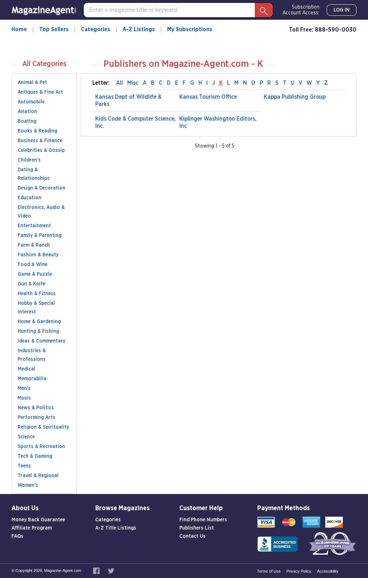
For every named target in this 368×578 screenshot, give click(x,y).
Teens (24, 466)
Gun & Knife (31, 283)
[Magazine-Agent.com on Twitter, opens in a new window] (111, 570)
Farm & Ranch (34, 245)
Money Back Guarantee (38, 519)
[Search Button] (264, 10)
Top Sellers (54, 29)
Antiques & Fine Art (40, 92)
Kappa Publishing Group (295, 97)
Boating (27, 121)
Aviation (27, 111)
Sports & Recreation (41, 446)
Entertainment (34, 225)
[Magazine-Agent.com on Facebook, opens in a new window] (97, 570)
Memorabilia (32, 378)
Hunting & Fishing (38, 331)
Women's (28, 485)
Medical (26, 369)
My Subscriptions (189, 29)
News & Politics (36, 407)
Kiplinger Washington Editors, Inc (218, 122)
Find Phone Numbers (203, 519)
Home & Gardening (39, 321)
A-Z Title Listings (115, 528)
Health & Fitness (37, 293)
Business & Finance (40, 140)
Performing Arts (36, 417)
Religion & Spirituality (43, 427)
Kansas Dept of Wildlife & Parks (128, 100)
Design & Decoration (41, 188)
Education (29, 197)
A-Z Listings (139, 29)
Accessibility (328, 571)
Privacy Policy (298, 571)
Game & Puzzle (35, 274)
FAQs (17, 536)
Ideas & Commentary (41, 341)
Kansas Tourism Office (208, 97)
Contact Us (192, 536)
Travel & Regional (38, 475)
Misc (132, 83)
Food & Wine (32, 264)
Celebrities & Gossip (41, 150)
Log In (342, 10)
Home (19, 29)
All (119, 83)
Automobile (31, 101)
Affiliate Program (32, 528)
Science (26, 436)
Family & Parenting (39, 235)
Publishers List (196, 528)
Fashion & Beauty (38, 254)
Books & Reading (37, 131)
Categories (95, 29)
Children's (29, 160)
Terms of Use (269, 571)
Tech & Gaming (35, 456)
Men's (24, 388)
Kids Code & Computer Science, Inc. (135, 122)
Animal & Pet (32, 82)
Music (24, 398)
